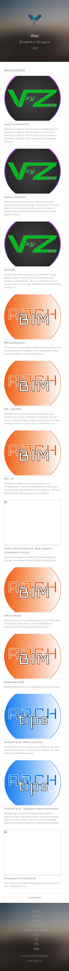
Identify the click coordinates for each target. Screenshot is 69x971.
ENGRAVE (44, 955)
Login (34, 47)
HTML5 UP (38, 960)
